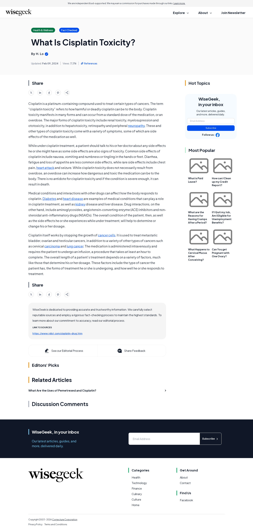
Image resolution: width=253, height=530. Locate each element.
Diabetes (49, 199)
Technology (139, 483)
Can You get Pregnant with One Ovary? (220, 253)
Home (135, 505)
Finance (137, 488)
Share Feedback (134, 350)
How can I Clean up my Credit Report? (221, 182)
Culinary (137, 494)
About (184, 477)
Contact (185, 483)
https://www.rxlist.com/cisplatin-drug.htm (57, 333)
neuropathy (136, 126)
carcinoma (52, 246)
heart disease (73, 199)
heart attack (45, 168)
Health (136, 477)
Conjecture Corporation (64, 519)
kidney (80, 204)
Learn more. (179, 3)
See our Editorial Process (67, 350)
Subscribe (211, 128)
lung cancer (75, 246)
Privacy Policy (35, 524)
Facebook (186, 500)
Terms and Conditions (55, 524)
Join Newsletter (233, 13)
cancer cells (106, 235)
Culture (136, 499)
